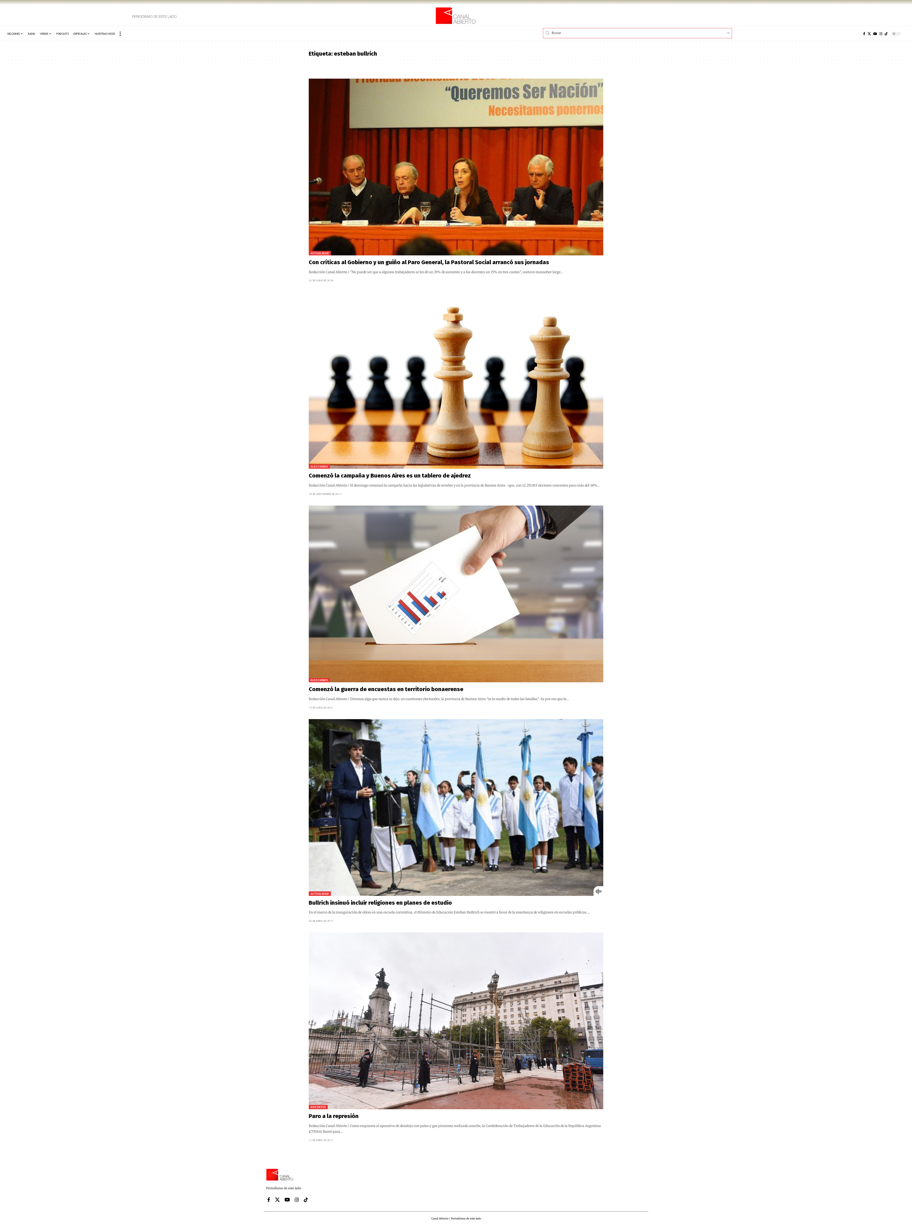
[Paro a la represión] (456, 1020)
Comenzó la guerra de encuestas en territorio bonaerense (386, 689)
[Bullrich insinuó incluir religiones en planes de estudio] (456, 807)
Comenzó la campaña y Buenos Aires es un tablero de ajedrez (390, 475)
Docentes (318, 1107)
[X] (869, 33)
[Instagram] (881, 33)
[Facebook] (864, 33)
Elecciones (319, 466)
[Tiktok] (886, 33)
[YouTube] (875, 33)
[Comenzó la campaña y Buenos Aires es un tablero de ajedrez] (456, 380)
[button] (120, 33)
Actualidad (320, 253)
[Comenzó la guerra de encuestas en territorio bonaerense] (456, 594)
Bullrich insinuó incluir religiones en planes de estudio (380, 902)
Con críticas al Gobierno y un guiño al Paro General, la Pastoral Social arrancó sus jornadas (429, 262)
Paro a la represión (334, 1116)
